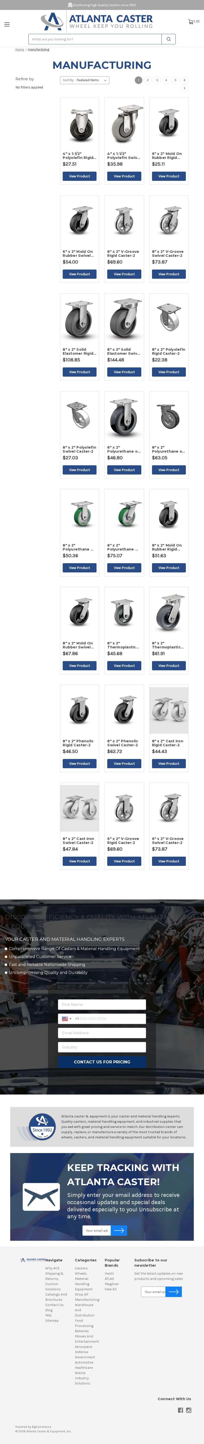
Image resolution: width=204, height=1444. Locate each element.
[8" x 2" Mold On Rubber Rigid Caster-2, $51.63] (169, 515)
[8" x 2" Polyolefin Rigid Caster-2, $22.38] (169, 319)
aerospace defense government (85, 1352)
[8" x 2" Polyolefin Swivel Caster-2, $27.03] (79, 417)
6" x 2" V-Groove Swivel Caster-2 (168, 841)
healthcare (84, 1368)
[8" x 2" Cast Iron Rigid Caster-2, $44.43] (169, 710)
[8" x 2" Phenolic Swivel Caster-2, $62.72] (124, 710)
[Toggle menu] (7, 24)
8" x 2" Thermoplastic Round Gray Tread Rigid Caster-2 (121, 645)
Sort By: (68, 80)
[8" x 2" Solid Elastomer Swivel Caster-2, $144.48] (124, 319)
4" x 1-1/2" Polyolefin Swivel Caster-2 (124, 156)
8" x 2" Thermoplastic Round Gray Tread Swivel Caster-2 (166, 645)
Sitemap (52, 1320)
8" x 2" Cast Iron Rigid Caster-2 (167, 743)
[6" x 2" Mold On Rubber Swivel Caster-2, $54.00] (79, 221)
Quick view (94, 109)
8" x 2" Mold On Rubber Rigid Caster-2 (167, 547)
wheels (81, 1273)
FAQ (48, 1315)
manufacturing (87, 1300)
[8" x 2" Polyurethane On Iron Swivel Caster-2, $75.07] (124, 515)
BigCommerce (41, 1427)
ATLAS (109, 1279)
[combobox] (102, 39)
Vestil (109, 1273)
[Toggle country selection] (67, 1019)
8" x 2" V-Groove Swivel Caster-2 (168, 254)
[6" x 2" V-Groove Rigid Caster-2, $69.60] (124, 808)
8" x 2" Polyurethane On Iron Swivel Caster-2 (124, 547)
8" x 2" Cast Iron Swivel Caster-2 (78, 841)
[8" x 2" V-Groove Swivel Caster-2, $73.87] (169, 221)
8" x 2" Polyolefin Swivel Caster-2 (79, 449)
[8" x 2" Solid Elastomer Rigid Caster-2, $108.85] (79, 319)
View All (110, 1289)
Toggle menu (6, 24)
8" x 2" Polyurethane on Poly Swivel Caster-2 (168, 449)
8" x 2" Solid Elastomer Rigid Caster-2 (78, 351)
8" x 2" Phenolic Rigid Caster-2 (78, 743)
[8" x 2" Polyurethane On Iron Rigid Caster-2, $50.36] (79, 515)
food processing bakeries (84, 1325)
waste (80, 1373)
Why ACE (52, 1268)
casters (81, 1268)
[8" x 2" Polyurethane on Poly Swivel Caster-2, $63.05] (169, 417)
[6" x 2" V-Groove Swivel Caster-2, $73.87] (169, 808)
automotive (84, 1362)
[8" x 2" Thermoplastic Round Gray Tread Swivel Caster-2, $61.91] (169, 612)
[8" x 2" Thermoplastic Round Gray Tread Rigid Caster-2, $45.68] (124, 612)
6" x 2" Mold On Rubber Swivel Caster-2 (78, 254)
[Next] (184, 88)
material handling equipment (84, 1284)
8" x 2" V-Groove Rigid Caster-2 (123, 254)
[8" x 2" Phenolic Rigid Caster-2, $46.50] (79, 710)
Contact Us (54, 1305)
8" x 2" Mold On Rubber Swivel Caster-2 (78, 645)
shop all (81, 1294)
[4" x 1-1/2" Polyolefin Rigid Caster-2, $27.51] (79, 123)
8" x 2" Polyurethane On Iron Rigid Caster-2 (79, 547)
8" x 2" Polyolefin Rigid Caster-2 (169, 351)
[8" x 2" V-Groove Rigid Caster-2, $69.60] (124, 221)
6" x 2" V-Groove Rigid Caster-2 (123, 841)
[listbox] (92, 80)
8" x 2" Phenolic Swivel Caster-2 (122, 743)
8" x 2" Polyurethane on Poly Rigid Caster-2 (123, 449)
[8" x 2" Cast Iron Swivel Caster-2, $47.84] (79, 808)
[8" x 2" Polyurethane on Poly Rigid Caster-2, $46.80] (124, 417)
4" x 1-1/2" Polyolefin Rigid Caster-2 (78, 156)
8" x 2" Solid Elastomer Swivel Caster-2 (124, 351)
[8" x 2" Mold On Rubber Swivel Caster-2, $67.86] (79, 612)
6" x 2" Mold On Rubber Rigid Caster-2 (167, 156)
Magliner (112, 1284)
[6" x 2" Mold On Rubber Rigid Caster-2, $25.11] (169, 123)
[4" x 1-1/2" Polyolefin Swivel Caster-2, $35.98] (124, 123)
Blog (48, 1310)
